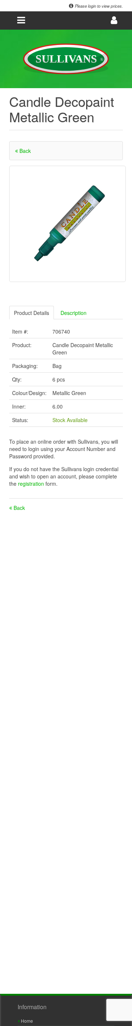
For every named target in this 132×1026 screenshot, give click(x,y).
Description (73, 312)
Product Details (31, 312)
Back (24, 150)
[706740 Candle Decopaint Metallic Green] (67, 224)
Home (26, 1021)
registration (31, 483)
